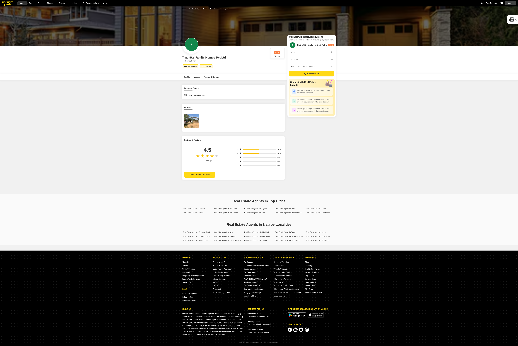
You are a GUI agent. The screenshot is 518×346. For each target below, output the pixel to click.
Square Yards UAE (220, 266)
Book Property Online (221, 293)
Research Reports (312, 272)
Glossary (308, 266)
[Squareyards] (7, 4)
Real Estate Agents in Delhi (285, 209)
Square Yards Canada (221, 262)
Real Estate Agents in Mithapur (225, 236)
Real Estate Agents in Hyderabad (226, 213)
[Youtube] (301, 330)
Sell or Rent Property (488, 3)
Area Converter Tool (282, 296)
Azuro (215, 282)
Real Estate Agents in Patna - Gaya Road (229, 240)
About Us (185, 262)
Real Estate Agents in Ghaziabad (318, 213)
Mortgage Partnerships (252, 293)
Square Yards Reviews (191, 279)
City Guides (309, 276)
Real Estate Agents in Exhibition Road (289, 236)
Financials (186, 272)
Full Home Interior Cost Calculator (287, 293)
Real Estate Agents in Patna (198, 9)
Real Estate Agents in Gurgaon (255, 209)
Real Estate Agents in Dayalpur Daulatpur (198, 236)
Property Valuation (281, 262)
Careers (185, 266)
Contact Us (186, 282)
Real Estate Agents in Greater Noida (288, 213)
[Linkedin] (295, 330)
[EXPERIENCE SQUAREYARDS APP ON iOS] (316, 317)
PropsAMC (217, 289)
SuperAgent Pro (250, 296)
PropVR (216, 286)
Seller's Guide (310, 282)
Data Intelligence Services (254, 289)
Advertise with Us (250, 282)
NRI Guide (309, 289)
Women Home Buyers (313, 293)
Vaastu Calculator (281, 269)
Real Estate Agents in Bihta (223, 232)
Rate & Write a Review (200, 175)
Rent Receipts (279, 282)
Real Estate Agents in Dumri (285, 232)
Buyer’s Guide (310, 279)
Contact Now (313, 74)
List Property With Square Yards (256, 266)
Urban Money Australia (222, 276)
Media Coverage (188, 269)
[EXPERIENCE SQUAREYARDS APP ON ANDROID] (297, 317)
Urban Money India (220, 272)
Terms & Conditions (189, 294)
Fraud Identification (189, 300)
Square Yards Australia (222, 269)
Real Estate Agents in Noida (254, 213)
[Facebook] (290, 330)
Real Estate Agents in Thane (193, 213)
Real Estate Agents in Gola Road (318, 236)
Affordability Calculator (283, 276)
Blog (307, 262)
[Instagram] (307, 330)
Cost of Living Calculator (284, 272)
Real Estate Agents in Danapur (255, 240)
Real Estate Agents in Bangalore (225, 209)
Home (184, 9)
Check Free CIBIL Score (284, 286)
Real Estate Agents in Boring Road (257, 236)
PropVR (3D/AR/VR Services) (255, 279)
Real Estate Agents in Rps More (317, 240)
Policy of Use (187, 297)
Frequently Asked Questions (193, 276)
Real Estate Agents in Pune (316, 209)
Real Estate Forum (312, 269)
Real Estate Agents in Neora (316, 232)
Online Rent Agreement (283, 279)
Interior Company (219, 279)
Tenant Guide (310, 286)
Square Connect (250, 269)
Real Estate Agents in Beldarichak (256, 232)
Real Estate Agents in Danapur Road (196, 232)
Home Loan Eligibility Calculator (286, 289)
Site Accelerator (250, 276)
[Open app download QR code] (512, 19)
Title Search (279, 266)
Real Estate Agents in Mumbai (194, 209)
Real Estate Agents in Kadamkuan (287, 240)
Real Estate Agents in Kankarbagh (195, 240)
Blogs (105, 3)
